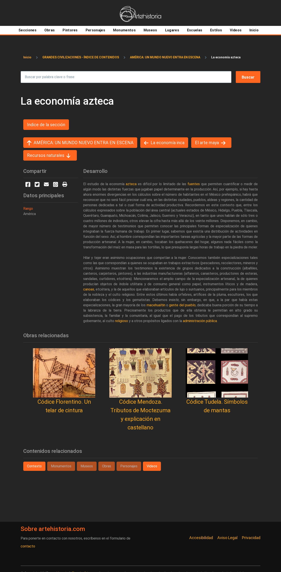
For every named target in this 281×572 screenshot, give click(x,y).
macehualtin (156, 305)
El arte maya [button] (207, 142)
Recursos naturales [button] (45, 155)
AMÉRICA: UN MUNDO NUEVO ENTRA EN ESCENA (165, 57)
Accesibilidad (201, 537)
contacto (28, 546)
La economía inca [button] (167, 142)
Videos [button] (152, 466)
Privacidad (251, 537)
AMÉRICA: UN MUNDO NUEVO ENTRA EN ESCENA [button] (83, 142)
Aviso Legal (227, 537)
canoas (88, 289)
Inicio (27, 57)
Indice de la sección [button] (46, 124)
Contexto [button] (34, 466)
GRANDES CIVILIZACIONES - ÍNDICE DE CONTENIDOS (80, 57)
